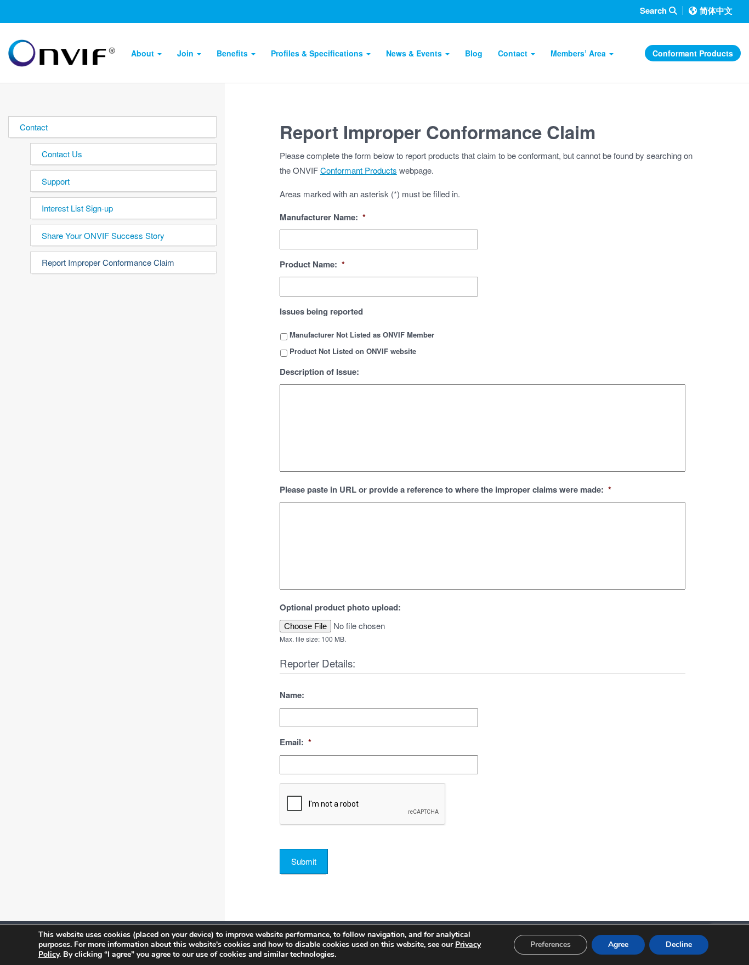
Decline (679, 944)
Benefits (233, 53)
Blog (474, 53)
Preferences (550, 944)
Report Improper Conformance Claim (108, 262)
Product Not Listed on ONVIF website (353, 351)
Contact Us (62, 153)
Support (56, 181)
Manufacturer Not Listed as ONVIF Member (362, 334)
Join (186, 53)
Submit (303, 861)
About (143, 53)
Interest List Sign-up (77, 208)
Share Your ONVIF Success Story (103, 235)
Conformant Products (692, 53)
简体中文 (716, 10)
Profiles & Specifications (318, 53)
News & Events (415, 53)
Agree (618, 944)
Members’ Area (579, 53)
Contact (514, 53)
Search (654, 11)
